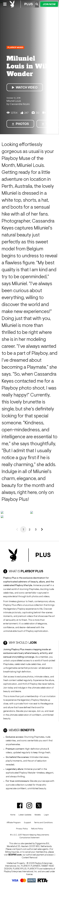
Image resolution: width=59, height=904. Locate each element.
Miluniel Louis (14, 100)
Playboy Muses (15, 47)
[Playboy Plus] (21, 4)
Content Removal (29, 857)
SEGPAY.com (15, 855)
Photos (22, 123)
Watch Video (27, 87)
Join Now (49, 4)
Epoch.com (21, 849)
